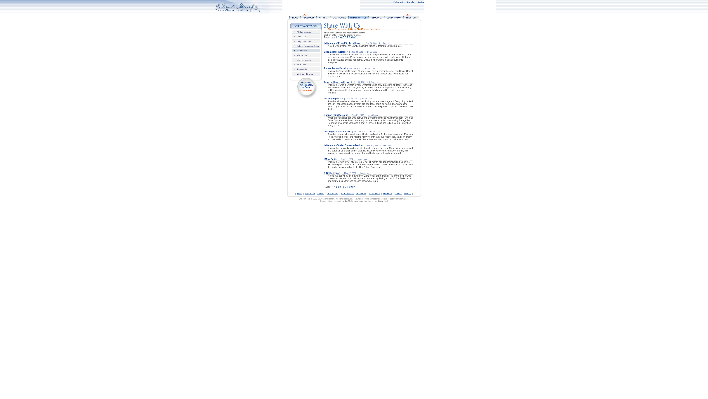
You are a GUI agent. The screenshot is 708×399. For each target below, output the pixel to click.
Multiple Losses (304, 60)
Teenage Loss (303, 69)
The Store (387, 193)
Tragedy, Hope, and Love (337, 82)
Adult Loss (301, 36)
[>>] (354, 37)
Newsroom (310, 193)
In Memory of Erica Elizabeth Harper (343, 43)
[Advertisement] (367, 7)
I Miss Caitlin (330, 159)
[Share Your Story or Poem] (306, 98)
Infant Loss (302, 51)
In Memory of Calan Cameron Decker (343, 145)
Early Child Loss (304, 41)
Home (299, 193)
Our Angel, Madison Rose (337, 131)
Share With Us (347, 193)
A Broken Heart (332, 173)
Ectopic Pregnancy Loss (308, 46)
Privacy (407, 193)
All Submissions (304, 32)
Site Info (410, 2)
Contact (421, 2)
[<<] (333, 37)
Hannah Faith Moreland (336, 115)
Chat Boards (332, 193)
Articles (320, 193)
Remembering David (335, 68)
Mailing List (398, 2)
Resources (361, 193)
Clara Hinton (374, 193)
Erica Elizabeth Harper (336, 52)
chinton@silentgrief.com (352, 201)
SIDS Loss (301, 65)
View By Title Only (305, 74)
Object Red (382, 201)
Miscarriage (302, 55)
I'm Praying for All (333, 98)
